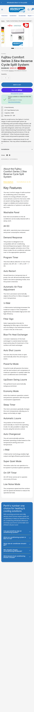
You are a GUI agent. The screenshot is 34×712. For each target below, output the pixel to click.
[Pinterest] (10, 155)
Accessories (22, 16)
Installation (13, 16)
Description (8, 182)
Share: (3, 155)
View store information (14, 102)
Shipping (11, 70)
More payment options (17, 93)
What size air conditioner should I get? (14, 544)
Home (2, 21)
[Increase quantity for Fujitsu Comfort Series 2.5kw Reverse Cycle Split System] (8, 78)
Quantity (4, 74)
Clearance (4, 16)
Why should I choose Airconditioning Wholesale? (12, 550)
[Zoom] (26, 25)
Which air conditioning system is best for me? (14, 538)
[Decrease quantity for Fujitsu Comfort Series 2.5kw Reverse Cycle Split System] (2, 78)
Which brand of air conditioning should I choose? (14, 556)
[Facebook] (7, 155)
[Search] (28, 9)
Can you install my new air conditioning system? (12, 531)
